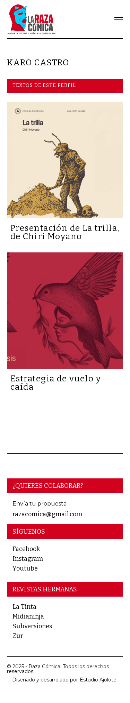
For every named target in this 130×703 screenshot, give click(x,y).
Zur (17, 636)
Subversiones (32, 626)
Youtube (25, 568)
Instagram (27, 559)
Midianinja (28, 616)
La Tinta (24, 607)
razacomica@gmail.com (47, 514)
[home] (31, 19)
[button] (114, 19)
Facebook (26, 549)
